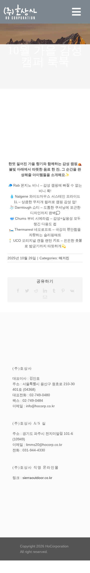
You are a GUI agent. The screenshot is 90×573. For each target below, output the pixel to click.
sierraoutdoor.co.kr (37, 478)
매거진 (64, 258)
